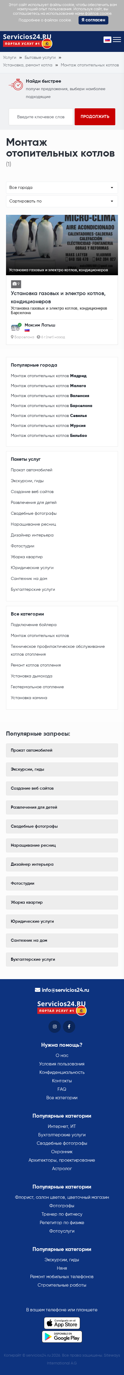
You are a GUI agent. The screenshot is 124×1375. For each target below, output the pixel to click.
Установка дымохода (31, 676)
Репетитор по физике (62, 1223)
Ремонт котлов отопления (36, 665)
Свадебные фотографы (34, 513)
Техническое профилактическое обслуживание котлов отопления (58, 651)
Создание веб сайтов (32, 492)
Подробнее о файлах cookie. (45, 20)
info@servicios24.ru (65, 990)
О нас (62, 1055)
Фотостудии (22, 546)
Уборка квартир (27, 557)
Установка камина (29, 698)
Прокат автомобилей (31, 470)
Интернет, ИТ (62, 1126)
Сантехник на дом (29, 579)
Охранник (62, 1152)
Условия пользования (62, 1064)
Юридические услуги (32, 568)
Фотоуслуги (61, 1231)
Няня (62, 1268)
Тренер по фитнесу (62, 1214)
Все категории (61, 1098)
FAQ (61, 1089)
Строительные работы (62, 1285)
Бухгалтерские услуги (33, 589)
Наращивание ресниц (33, 524)
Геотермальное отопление (37, 687)
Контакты (62, 1081)
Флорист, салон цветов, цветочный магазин (62, 1197)
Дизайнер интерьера (32, 535)
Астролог (62, 1169)
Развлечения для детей (34, 503)
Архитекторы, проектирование (62, 1160)
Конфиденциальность (62, 1072)
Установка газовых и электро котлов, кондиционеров (58, 297)
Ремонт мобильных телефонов (62, 1277)
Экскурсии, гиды (27, 481)
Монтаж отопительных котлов (48, 376)
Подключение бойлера (34, 625)
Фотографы (61, 1206)
